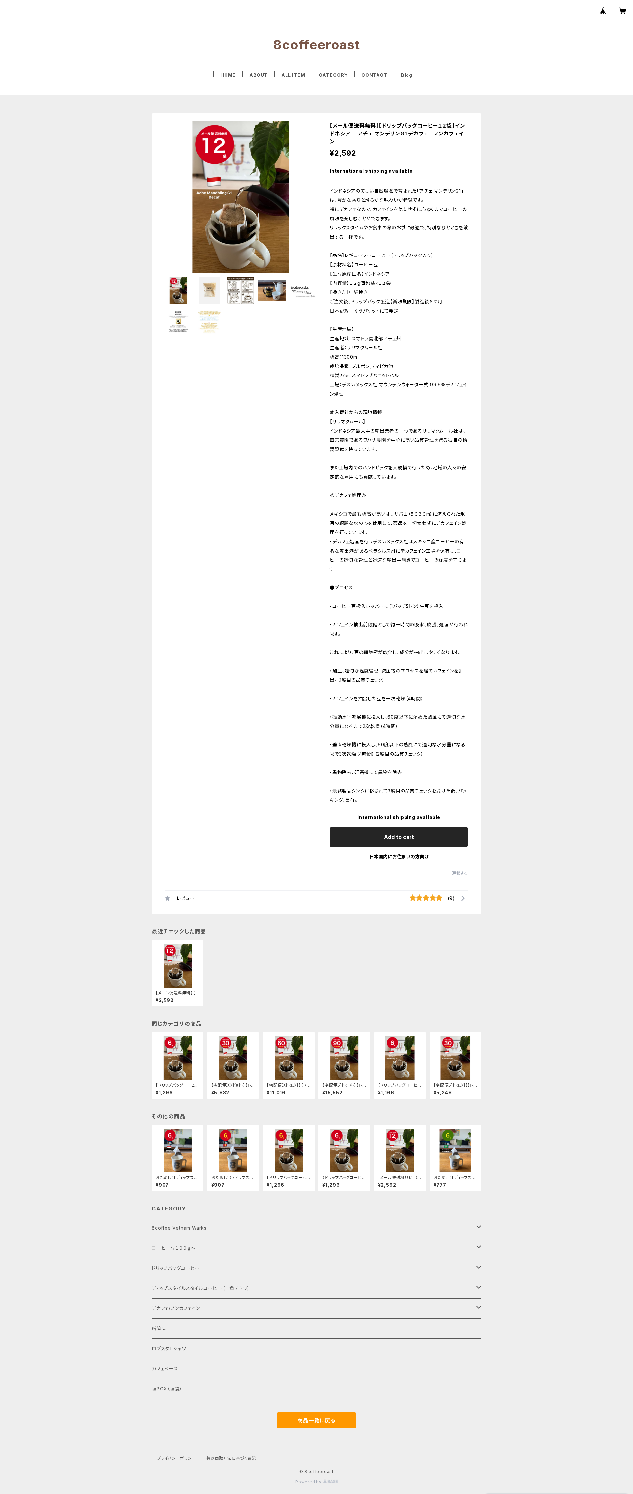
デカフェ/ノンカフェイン (176, 1308)
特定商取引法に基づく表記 (231, 1458)
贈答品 (159, 1328)
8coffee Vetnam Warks (179, 1228)
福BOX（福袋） (167, 1388)
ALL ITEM (293, 75)
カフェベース (165, 1368)
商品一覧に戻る (316, 1420)
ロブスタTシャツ (169, 1348)
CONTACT (374, 75)
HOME (228, 75)
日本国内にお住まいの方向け (399, 856)
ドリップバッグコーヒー (176, 1268)
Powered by (309, 1481)
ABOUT (258, 75)
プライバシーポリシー (176, 1458)
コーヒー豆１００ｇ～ (174, 1248)
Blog (406, 75)
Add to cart (399, 837)
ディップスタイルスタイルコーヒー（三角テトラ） (201, 1288)
